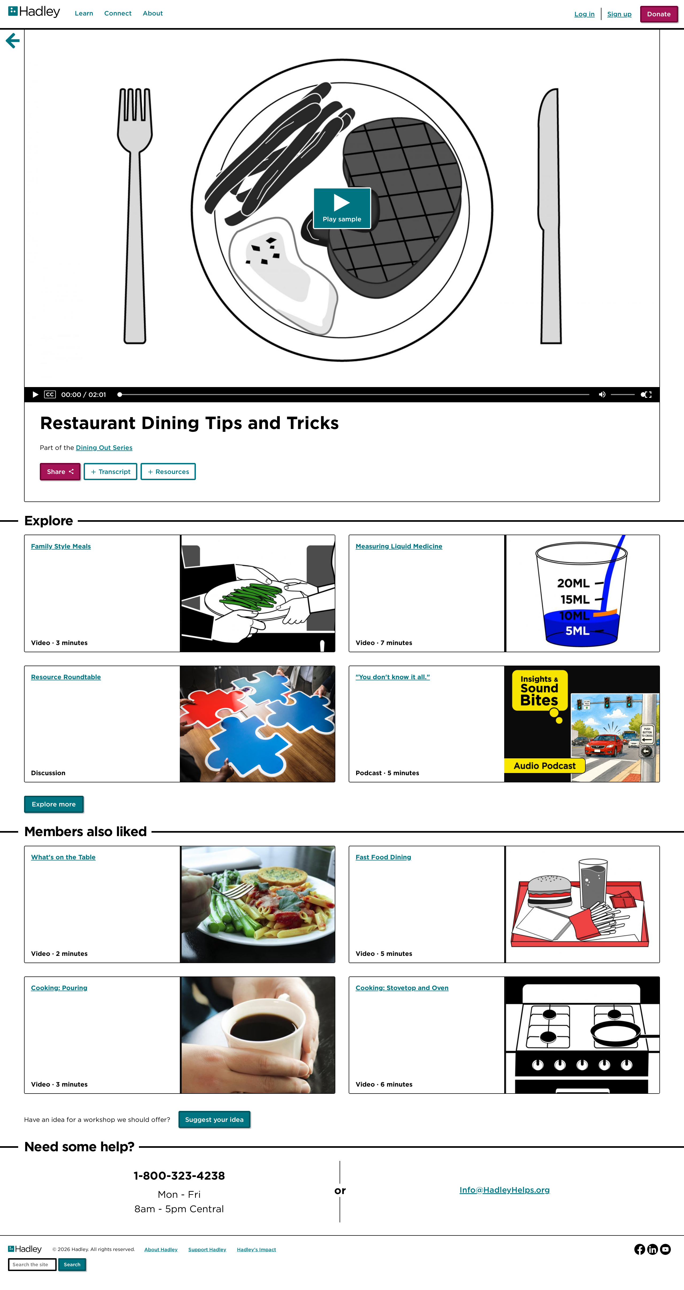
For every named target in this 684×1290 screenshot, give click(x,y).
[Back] (11, 41)
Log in (584, 14)
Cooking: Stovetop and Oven (402, 988)
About (153, 13)
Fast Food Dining (383, 857)
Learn (84, 13)
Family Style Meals (61, 546)
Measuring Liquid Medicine (399, 546)
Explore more (54, 804)
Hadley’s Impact (256, 1250)
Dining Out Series (104, 447)
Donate (659, 14)
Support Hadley (207, 1250)
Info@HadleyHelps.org (505, 1190)
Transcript (115, 472)
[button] (36, 394)
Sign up (619, 14)
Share (56, 472)
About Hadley (161, 1250)
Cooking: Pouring (59, 988)
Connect (118, 13)
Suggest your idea (214, 1119)
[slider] (119, 394)
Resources (172, 472)
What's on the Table (63, 857)
